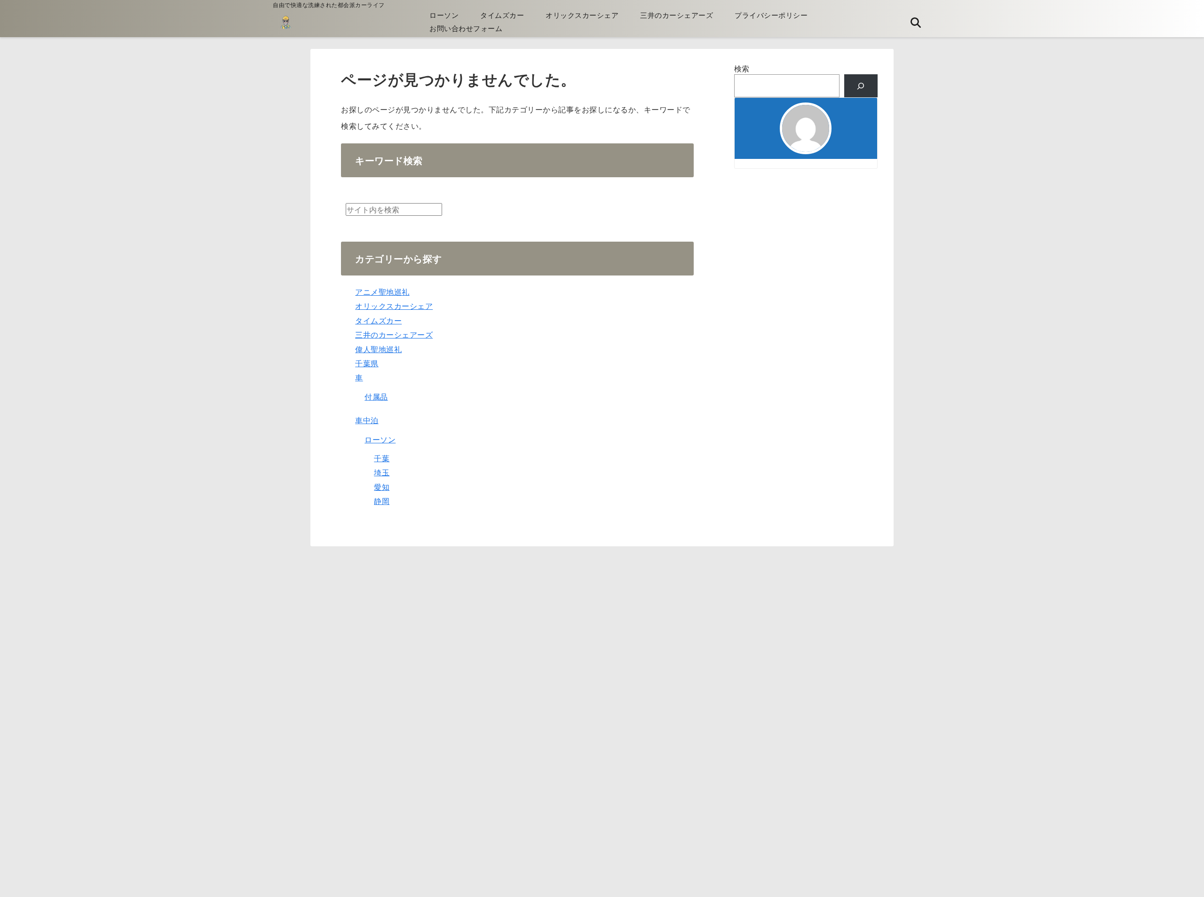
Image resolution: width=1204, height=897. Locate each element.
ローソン (444, 15)
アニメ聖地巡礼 (382, 291)
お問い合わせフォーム (465, 28)
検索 (742, 68)
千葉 (381, 458)
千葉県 (367, 363)
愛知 (381, 486)
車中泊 (367, 420)
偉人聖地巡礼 (378, 349)
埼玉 (381, 472)
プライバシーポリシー (771, 15)
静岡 (381, 501)
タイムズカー (502, 15)
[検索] (861, 85)
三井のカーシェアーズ (676, 15)
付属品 (376, 396)
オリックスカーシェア (582, 15)
